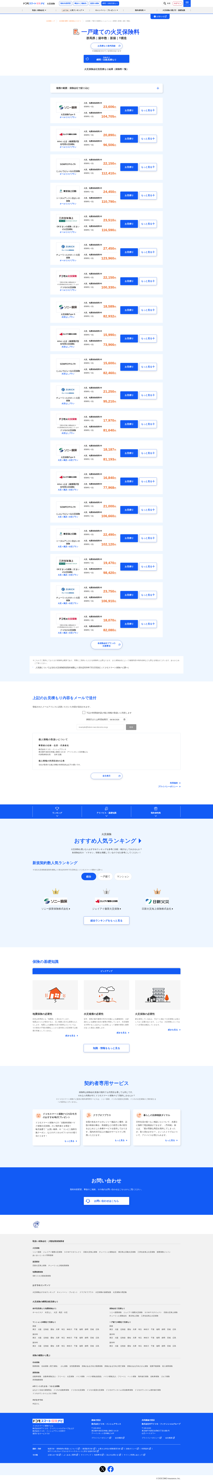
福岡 (81, 1329)
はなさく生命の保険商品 (42, 1390)
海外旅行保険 (143, 1376)
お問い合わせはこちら (106, 1201)
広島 (97, 1329)
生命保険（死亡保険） (50, 1366)
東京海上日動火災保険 (127, 1252)
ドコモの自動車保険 (61, 1390)
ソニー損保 (37, 1252)
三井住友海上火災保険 (146, 1252)
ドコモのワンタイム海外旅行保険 (148, 1390)
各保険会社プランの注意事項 (106, 644)
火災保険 (70, 1376)
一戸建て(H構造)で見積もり (120, 1322)
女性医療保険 (75, 1366)
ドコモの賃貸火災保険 (95, 1390)
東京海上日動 (134, 1316)
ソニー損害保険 (115, 1312)
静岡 (86, 1329)
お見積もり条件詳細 (106, 46)
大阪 (39, 1329)
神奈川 (69, 1329)
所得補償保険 (38, 1380)
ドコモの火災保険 (78, 1390)
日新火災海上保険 (90, 1252)
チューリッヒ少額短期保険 (58, 1265)
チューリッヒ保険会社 (107, 1252)
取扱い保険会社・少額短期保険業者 (48, 1241)
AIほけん (36, 1404)
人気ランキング (72, 10)
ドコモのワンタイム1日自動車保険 (119, 1390)
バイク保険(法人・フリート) (114, 1376)
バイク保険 (80, 1376)
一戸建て (105, 876)
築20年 (35, 1334)
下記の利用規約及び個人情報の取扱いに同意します (109, 713)
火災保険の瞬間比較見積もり (45, 1302)
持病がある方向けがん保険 (137, 1366)
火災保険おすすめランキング (44, 1292)
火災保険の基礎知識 (103, 1292)
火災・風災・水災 (61, 1312)
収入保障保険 (167, 1366)
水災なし (48, 1312)
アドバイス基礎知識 (106, 813)
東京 (34, 1329)
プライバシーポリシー (168, 786)
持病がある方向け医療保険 (92, 1366)
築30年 (35, 1342)
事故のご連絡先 (80, 3)
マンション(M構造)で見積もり (44, 1322)
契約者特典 (156, 813)
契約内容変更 (65, 3)
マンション (123, 876)
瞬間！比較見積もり (110, 3)
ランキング (57, 813)
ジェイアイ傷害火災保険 (52, 1252)
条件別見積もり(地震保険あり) (44, 1308)
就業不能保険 (155, 1366)
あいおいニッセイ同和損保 (43, 1255)
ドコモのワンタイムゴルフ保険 (45, 1393)
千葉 (75, 1329)
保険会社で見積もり (117, 1308)
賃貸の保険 (94, 3)
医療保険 (36, 1366)
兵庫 (57, 1329)
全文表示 (106, 776)
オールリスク (38, 1312)
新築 (34, 1326)
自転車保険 (154, 1376)
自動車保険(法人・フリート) (54, 1376)
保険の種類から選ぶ (41, 1355)
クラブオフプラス (86, 1292)
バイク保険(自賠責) (94, 1376)
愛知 (52, 1329)
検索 (168, 3)
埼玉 (63, 1329)
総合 (88, 876)
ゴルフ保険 (165, 1376)
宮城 (92, 1329)
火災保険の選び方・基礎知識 (174, 10)
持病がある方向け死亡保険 (115, 1366)
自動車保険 (37, 1376)
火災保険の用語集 (120, 1292)
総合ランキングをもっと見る (106, 920)
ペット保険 (131, 1376)
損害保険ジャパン (164, 1252)
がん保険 (64, 1366)
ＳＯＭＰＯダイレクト (72, 1252)
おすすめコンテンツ (41, 1285)
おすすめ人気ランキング (105, 841)
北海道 (46, 1329)
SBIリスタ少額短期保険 (42, 1276)
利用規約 (174, 783)
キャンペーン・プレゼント (67, 1292)
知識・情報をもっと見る (106, 1048)
